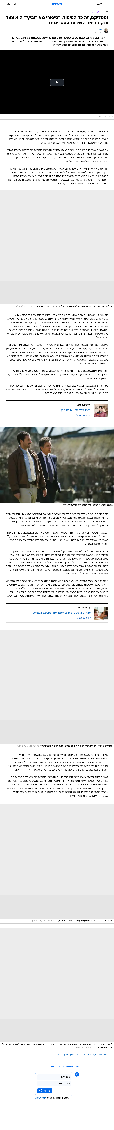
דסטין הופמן (69, 1055)
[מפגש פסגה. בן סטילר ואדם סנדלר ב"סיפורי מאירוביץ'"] (57, 467)
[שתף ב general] (8, 4)
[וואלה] (57, 4)
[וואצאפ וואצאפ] (14, 4)
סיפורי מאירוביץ (101, 1055)
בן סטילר (90, 1055)
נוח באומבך (58, 1055)
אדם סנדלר (81, 1055)
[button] (99, 4)
